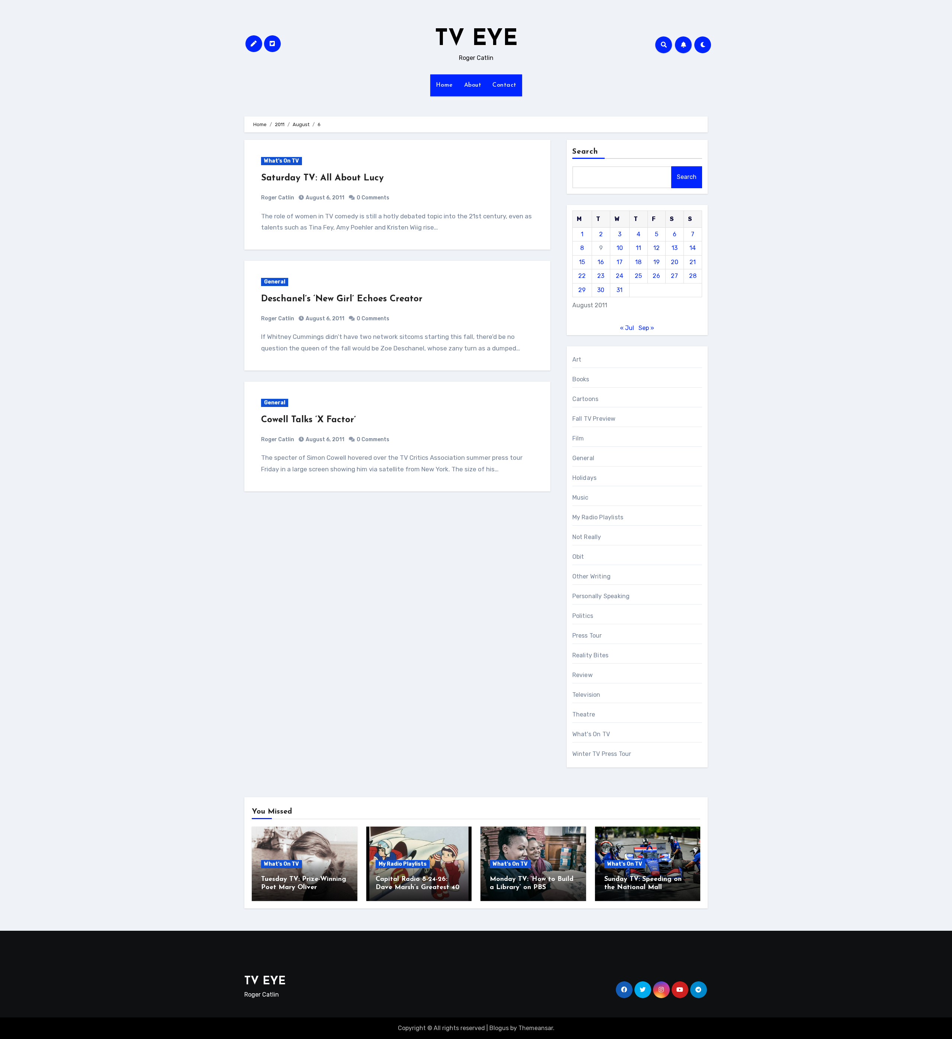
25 (638, 275)
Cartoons (585, 399)
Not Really (586, 537)
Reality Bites (590, 655)
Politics (583, 615)
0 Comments (373, 198)
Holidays (584, 477)
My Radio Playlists (598, 517)
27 (674, 275)
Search (585, 151)
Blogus (499, 1028)
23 (600, 275)
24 (619, 275)
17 (620, 262)
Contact (504, 85)
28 (693, 275)
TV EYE (476, 39)
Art (577, 359)
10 (620, 247)
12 (656, 247)
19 (656, 262)
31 (620, 290)
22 (582, 275)
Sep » (646, 327)
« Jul (627, 327)
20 (674, 262)
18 (638, 262)
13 (675, 247)
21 (692, 262)
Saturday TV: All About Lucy (322, 178)
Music (580, 497)
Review (582, 675)
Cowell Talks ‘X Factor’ (308, 420)
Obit (578, 556)
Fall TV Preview (594, 418)
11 (638, 247)
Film (578, 438)
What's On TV (281, 161)
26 (656, 275)
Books (580, 379)
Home (444, 85)
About (473, 85)
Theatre (583, 714)
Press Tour (587, 635)
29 (582, 290)
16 (601, 262)
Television (586, 694)
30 (600, 290)
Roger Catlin (277, 198)
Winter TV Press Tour (601, 753)
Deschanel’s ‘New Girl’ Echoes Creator (341, 299)
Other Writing (591, 576)
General (274, 282)
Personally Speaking (601, 596)
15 (582, 262)
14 (692, 247)
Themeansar (535, 1028)
